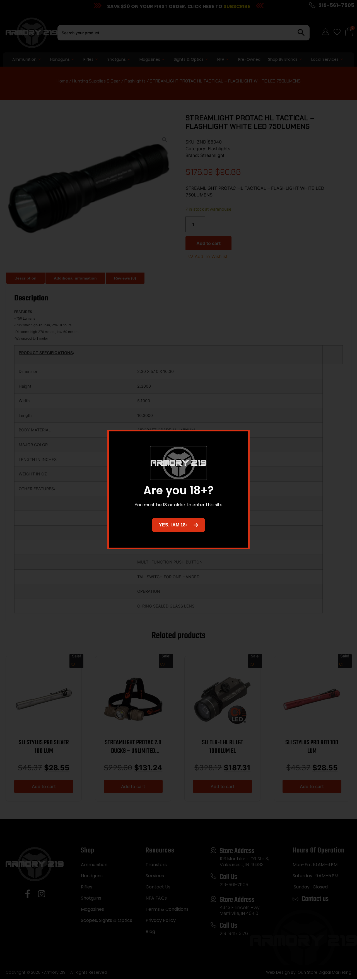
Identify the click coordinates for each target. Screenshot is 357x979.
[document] (178, 489)
